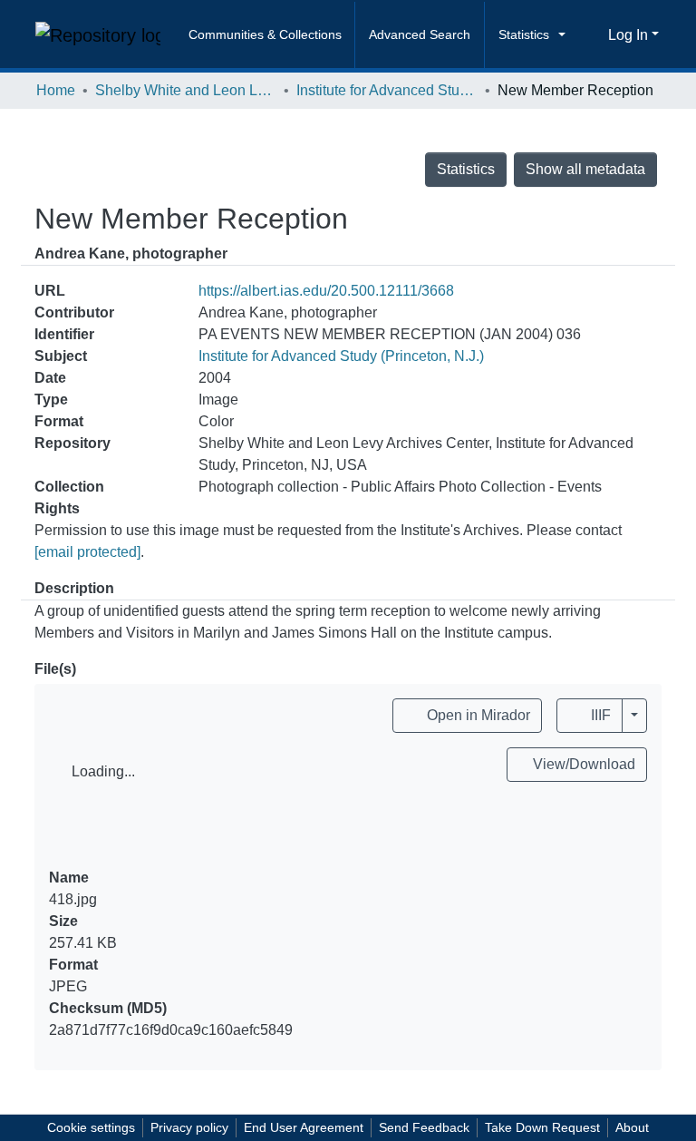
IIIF (599, 715)
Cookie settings (91, 1127)
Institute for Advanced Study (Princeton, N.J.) (341, 356)
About (632, 1127)
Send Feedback (424, 1127)
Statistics (466, 169)
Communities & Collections (265, 34)
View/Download (582, 764)
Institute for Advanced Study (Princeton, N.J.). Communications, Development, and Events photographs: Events (387, 90)
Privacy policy (189, 1127)
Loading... (103, 771)
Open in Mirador (476, 715)
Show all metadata (585, 169)
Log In (628, 35)
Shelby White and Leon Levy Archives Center (185, 90)
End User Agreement (303, 1127)
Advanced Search (419, 34)
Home (55, 90)
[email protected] (87, 552)
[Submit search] (587, 35)
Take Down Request (542, 1127)
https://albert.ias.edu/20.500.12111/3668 (326, 290)
